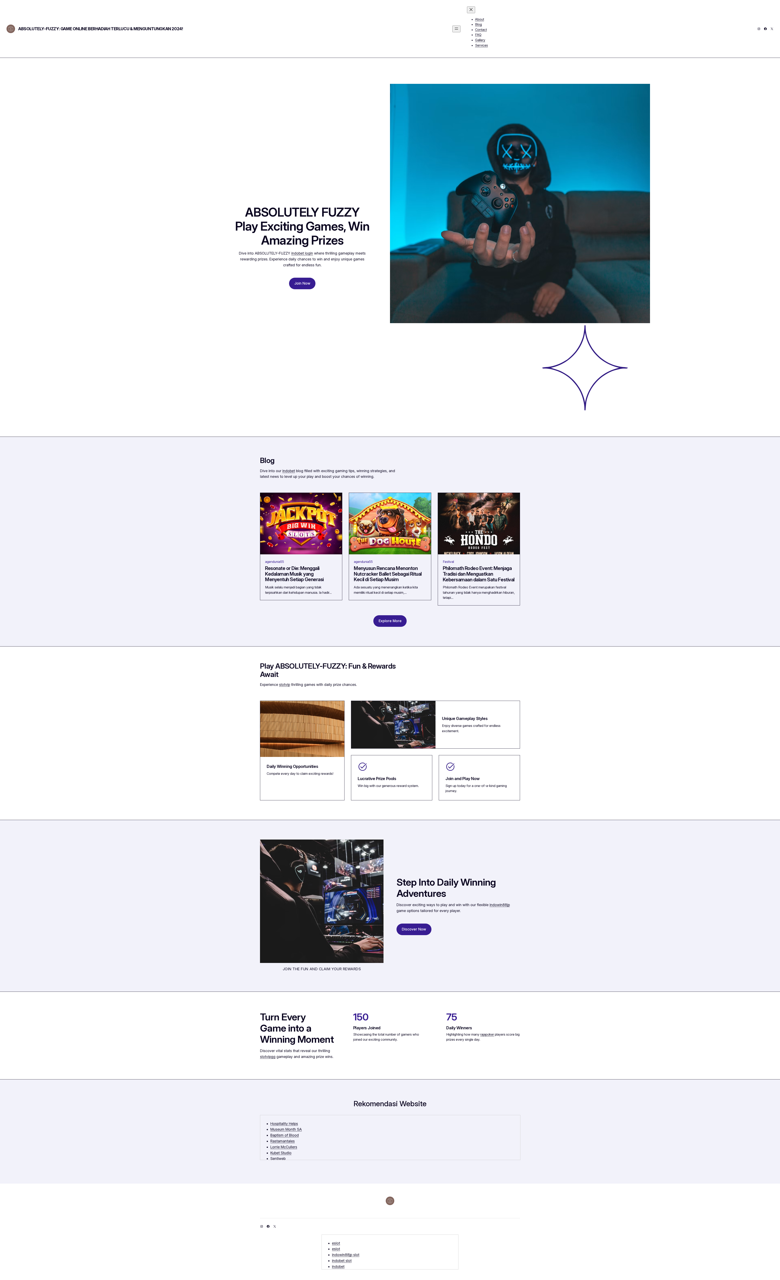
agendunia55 (274, 562)
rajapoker (487, 1034)
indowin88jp (500, 905)
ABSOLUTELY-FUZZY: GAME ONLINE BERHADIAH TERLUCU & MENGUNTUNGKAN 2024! (100, 28)
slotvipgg (267, 1056)
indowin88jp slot (345, 1255)
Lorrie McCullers (283, 1147)
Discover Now (414, 929)
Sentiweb (278, 1158)
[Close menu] (471, 9)
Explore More (390, 621)
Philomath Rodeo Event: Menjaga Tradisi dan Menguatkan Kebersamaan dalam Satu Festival (479, 574)
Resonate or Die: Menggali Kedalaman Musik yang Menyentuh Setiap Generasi (294, 574)
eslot (336, 1243)
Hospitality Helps (284, 1123)
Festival (448, 562)
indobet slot (342, 1260)
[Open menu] (456, 29)
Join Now (302, 283)
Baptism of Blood (284, 1135)
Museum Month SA (286, 1129)
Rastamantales (282, 1141)
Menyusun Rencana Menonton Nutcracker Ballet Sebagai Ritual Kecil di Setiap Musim (388, 574)
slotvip (284, 684)
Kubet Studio (280, 1153)
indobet (288, 471)
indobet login (302, 253)
